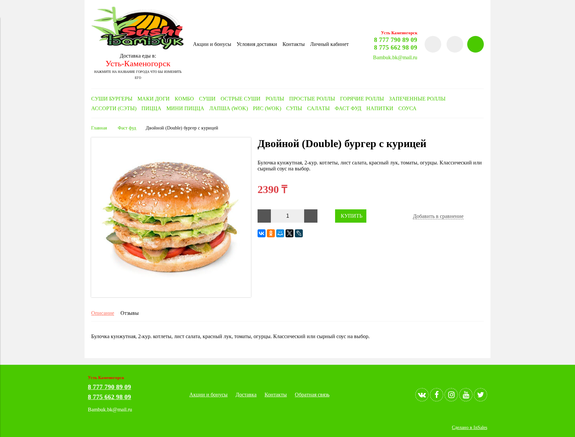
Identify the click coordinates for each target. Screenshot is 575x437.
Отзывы (129, 313)
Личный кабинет (329, 44)
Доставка (246, 394)
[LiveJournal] (299, 233)
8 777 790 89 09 (395, 39)
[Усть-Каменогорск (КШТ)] (137, 48)
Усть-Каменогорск (137, 63)
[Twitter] (480, 394)
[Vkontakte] (422, 394)
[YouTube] (466, 394)
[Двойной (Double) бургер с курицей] (171, 295)
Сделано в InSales (469, 427)
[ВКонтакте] (262, 233)
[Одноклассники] (271, 233)
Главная (99, 127)
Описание (102, 313)
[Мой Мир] (280, 233)
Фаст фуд (127, 127)
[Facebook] (436, 394)
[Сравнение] (455, 44)
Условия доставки (257, 44)
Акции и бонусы (212, 44)
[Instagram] (451, 394)
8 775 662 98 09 (395, 47)
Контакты (294, 44)
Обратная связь (312, 394)
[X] (289, 233)
